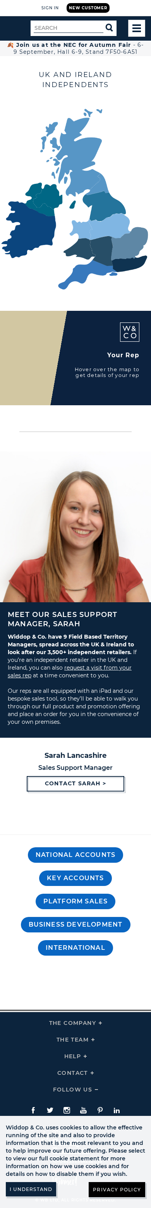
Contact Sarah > (75, 783)
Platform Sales (75, 901)
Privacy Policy (117, 1190)
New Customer (88, 7)
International (75, 947)
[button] (75, 855)
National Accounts (75, 854)
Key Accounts (75, 878)
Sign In (50, 7)
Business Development (76, 924)
